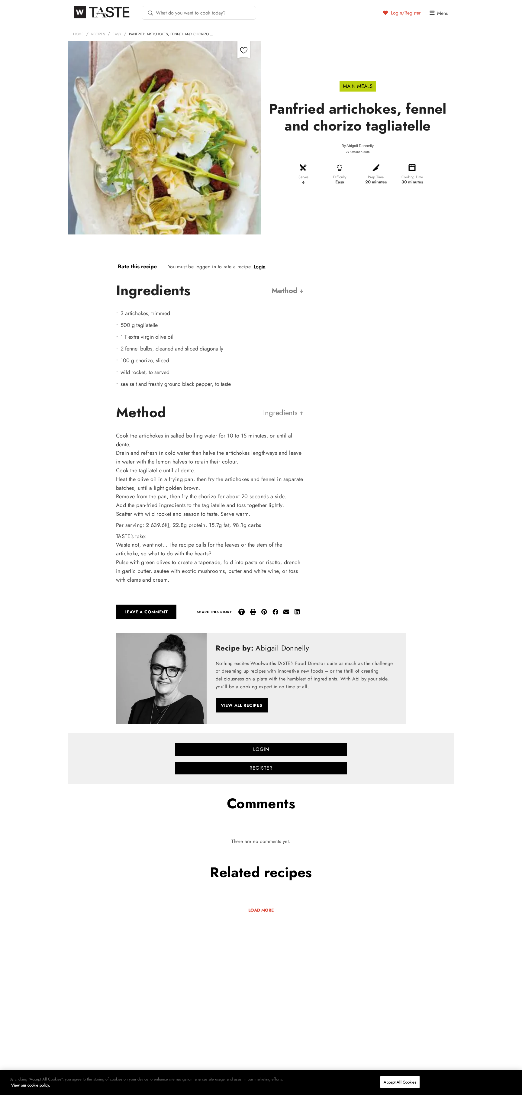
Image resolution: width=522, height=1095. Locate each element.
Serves (303, 177)
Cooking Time (412, 177)
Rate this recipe (137, 266)
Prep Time (376, 177)
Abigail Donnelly (360, 146)
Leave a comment (146, 612)
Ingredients (281, 413)
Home (78, 34)
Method (286, 290)
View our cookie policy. (30, 1085)
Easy (117, 34)
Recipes (98, 34)
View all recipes (242, 705)
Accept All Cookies (400, 1082)
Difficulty (339, 177)
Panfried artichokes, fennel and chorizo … (171, 34)
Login (260, 266)
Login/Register (404, 12)
